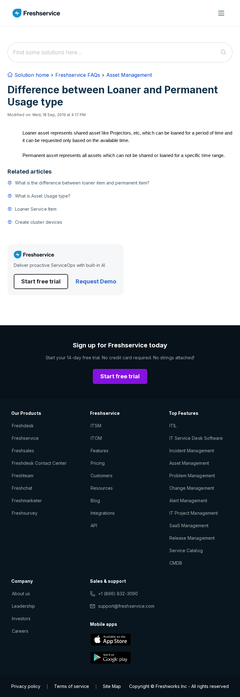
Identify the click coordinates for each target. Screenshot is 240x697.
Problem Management (192, 475)
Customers (101, 475)
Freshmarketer (27, 500)
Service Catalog (186, 550)
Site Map (112, 686)
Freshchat (22, 488)
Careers (20, 631)
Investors (21, 618)
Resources (102, 488)
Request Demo (96, 281)
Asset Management (129, 75)
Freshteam (22, 475)
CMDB (175, 563)
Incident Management (191, 450)
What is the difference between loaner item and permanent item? (82, 182)
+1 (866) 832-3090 (118, 593)
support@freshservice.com (126, 606)
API (94, 525)
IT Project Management (193, 513)
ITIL (173, 425)
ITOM (96, 438)
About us (21, 593)
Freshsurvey (25, 513)
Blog (95, 500)
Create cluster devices (38, 222)
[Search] (223, 52)
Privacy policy (25, 686)
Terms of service (71, 686)
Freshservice (25, 438)
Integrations (103, 513)
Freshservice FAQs (77, 75)
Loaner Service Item (36, 209)
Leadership (23, 606)
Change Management (191, 488)
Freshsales (23, 450)
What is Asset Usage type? (42, 196)
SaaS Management (188, 525)
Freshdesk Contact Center (39, 463)
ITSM (96, 425)
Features (99, 450)
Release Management (192, 538)
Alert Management (188, 500)
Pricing (98, 463)
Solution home (31, 75)
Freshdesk (23, 425)
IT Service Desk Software (196, 438)
